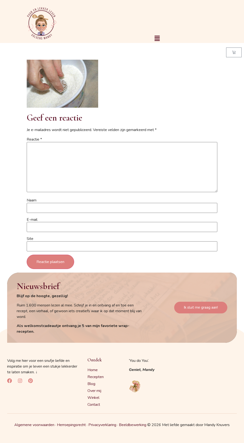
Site (30, 239)
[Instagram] (20, 380)
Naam (31, 200)
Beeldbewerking (132, 424)
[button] (157, 38)
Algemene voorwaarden (34, 424)
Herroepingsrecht (71, 424)
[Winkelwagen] (234, 52)
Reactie (34, 139)
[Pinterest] (30, 380)
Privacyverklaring (102, 424)
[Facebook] (9, 380)
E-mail (32, 220)
